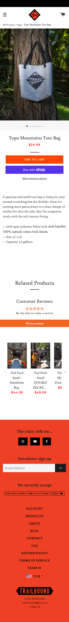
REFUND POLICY (34, 553)
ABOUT (34, 523)
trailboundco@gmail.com (35, 602)
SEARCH (34, 568)
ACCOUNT (34, 508)
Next (65, 371)
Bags (19, 24)
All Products (9, 24)
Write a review (35, 323)
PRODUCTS (35, 516)
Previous (5, 371)
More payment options (34, 178)
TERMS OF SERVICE (34, 560)
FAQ (34, 545)
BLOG (34, 531)
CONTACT (34, 538)
